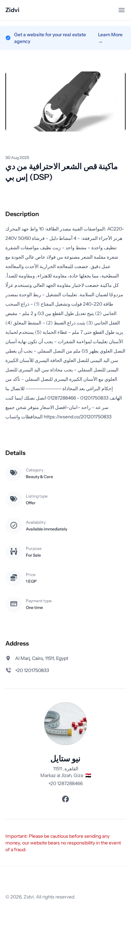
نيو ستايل (65, 758)
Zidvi (12, 10)
